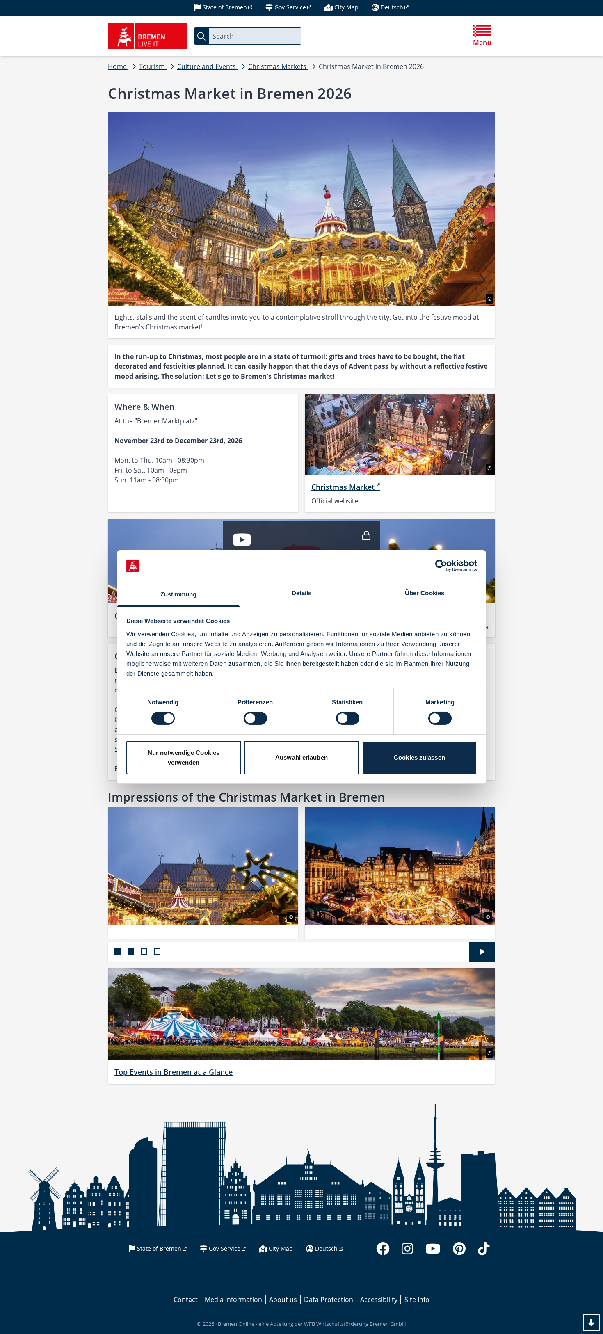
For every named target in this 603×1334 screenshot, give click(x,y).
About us (283, 1299)
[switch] (255, 718)
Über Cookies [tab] (424, 592)
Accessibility (378, 1299)
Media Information (233, 1299)
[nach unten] (591, 1322)
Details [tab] (302, 592)
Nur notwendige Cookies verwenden (183, 757)
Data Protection (328, 1299)
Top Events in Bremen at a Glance (173, 1072)
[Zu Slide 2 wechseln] (131, 951)
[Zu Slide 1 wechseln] (117, 951)
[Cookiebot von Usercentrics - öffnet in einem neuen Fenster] (441, 566)
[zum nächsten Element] (514, 873)
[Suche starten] (201, 36)
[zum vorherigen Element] (89, 873)
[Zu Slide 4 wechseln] (157, 951)
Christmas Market (343, 487)
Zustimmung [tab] (178, 594)
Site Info (416, 1299)
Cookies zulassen (419, 757)
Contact (186, 1299)
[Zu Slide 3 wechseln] (144, 951)
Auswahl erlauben (301, 757)
